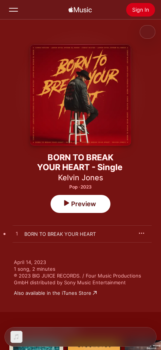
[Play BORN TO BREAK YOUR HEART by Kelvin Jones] (16, 234)
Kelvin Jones (80, 177)
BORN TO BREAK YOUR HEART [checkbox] (60, 234)
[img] (80, 9)
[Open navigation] (13, 10)
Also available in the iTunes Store (52, 293)
